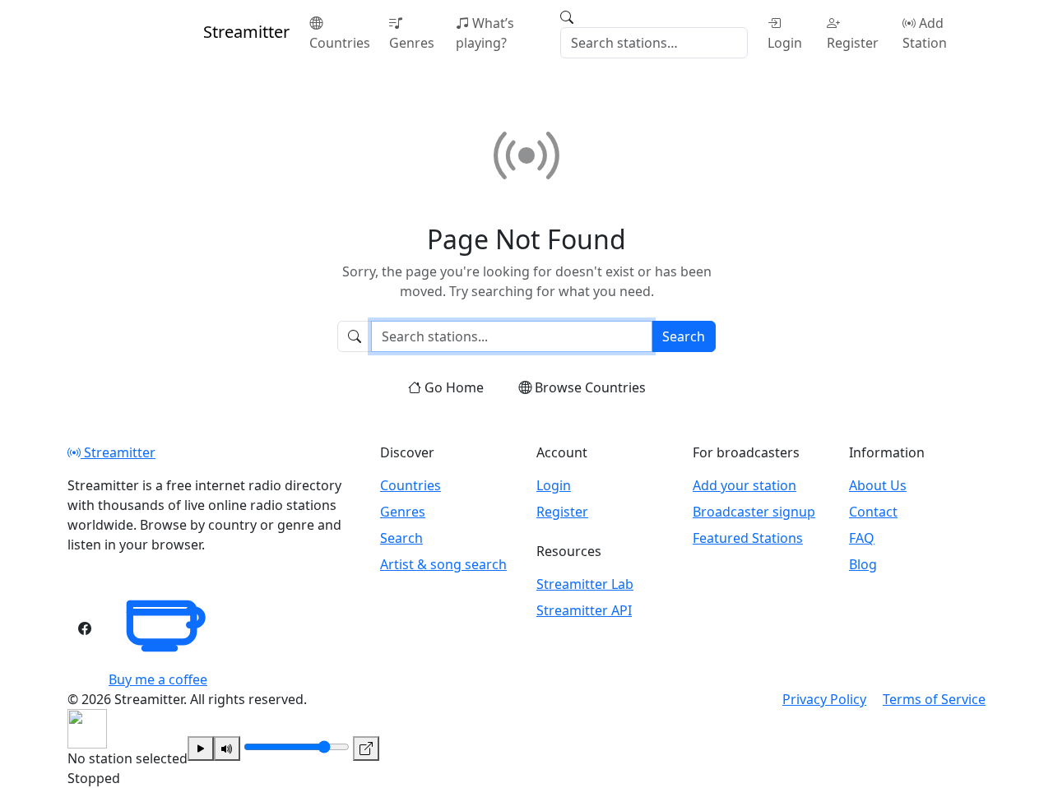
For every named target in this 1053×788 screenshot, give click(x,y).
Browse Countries (590, 387)
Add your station (744, 485)
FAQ (861, 538)
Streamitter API (584, 610)
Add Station (924, 33)
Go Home (454, 387)
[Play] (201, 748)
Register (853, 43)
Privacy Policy (824, 699)
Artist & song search (443, 564)
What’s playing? (485, 33)
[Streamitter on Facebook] (84, 628)
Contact (873, 512)
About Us (878, 485)
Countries (339, 43)
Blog (863, 564)
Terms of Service (934, 699)
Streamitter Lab (584, 584)
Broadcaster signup (754, 512)
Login (785, 43)
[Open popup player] (366, 748)
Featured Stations (748, 538)
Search (683, 336)
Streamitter (118, 452)
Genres (411, 43)
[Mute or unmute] (227, 748)
